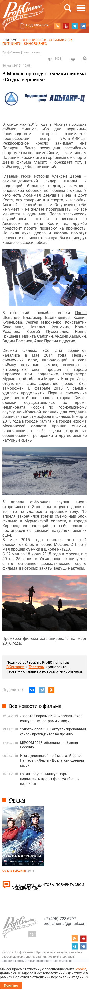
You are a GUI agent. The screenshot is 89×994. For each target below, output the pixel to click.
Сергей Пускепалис (47, 331)
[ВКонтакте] (32, 690)
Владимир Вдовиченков (46, 317)
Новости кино (31, 52)
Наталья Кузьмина (49, 327)
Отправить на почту (85, 58)
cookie (81, 969)
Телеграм (36, 667)
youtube (66, 26)
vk (83, 26)
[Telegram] (42, 690)
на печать (73, 59)
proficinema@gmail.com (65, 923)
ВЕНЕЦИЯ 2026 (34, 40)
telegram (75, 26)
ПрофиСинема (11, 52)
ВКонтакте (15, 667)
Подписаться (37, 25)
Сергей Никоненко (43, 322)
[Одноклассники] (51, 690)
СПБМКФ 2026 (60, 40)
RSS (57, 26)
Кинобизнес (35, 44)
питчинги (11, 44)
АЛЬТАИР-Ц (73, 138)
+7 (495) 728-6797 (60, 918)
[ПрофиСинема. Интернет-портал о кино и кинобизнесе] (23, 10)
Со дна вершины (64, 129)
